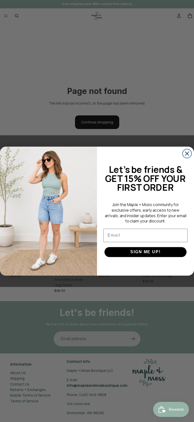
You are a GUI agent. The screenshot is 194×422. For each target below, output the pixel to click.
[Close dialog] (187, 153)
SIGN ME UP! (145, 252)
